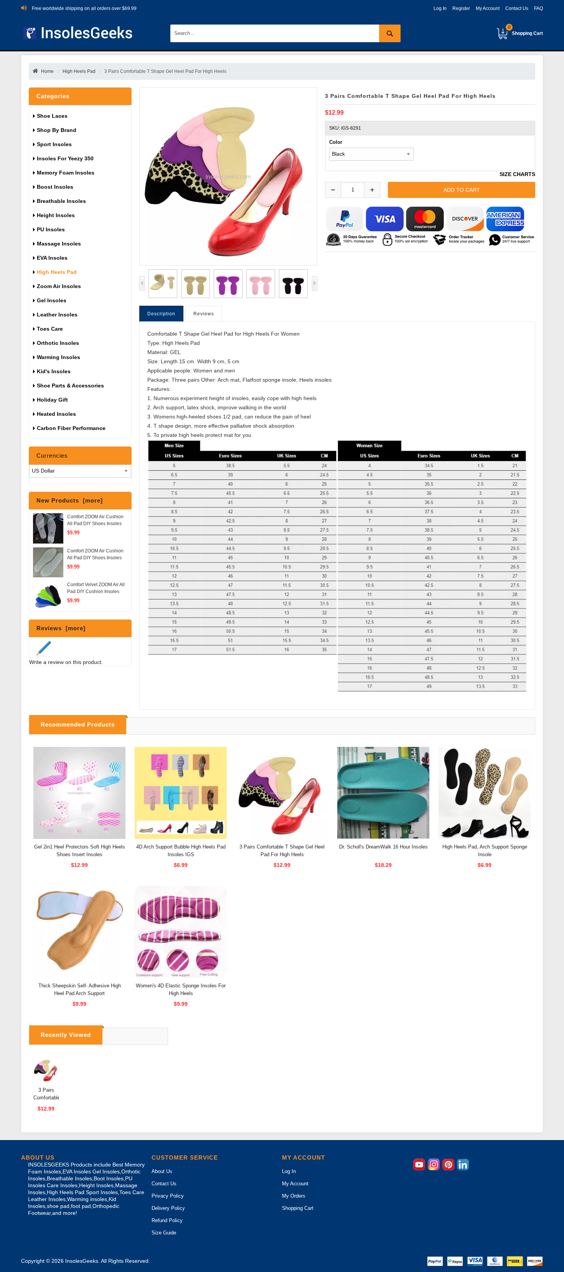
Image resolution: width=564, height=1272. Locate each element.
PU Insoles (51, 229)
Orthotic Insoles (58, 343)
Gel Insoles (51, 300)
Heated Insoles (56, 414)
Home (47, 71)
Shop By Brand (57, 130)
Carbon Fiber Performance (71, 428)
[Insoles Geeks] (79, 33)
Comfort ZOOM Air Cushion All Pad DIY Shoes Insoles (95, 520)
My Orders (293, 1196)
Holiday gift (52, 400)
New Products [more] (69, 500)
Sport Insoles (54, 144)
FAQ (538, 8)
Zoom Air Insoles (59, 286)
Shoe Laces (53, 116)
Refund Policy (167, 1220)
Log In (440, 8)
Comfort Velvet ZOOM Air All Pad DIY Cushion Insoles (96, 588)
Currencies (52, 455)
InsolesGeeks (81, 1261)
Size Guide (164, 1233)
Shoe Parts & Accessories (70, 385)
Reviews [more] (61, 628)
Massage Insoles (59, 244)
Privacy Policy (168, 1196)
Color (335, 142)
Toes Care (50, 329)
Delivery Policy (168, 1208)
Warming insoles (58, 357)
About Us (162, 1171)
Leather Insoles (57, 314)
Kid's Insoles (54, 371)
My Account (488, 8)
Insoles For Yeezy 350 (65, 158)
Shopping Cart (525, 30)
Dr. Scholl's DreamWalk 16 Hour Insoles (383, 847)
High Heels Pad (79, 71)
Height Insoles (56, 215)
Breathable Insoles (61, 201)
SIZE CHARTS (517, 174)
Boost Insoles (55, 187)
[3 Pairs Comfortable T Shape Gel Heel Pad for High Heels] (161, 283)
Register (461, 8)
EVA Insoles (52, 258)
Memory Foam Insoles (65, 173)
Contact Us (516, 8)
